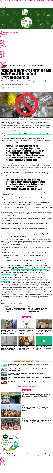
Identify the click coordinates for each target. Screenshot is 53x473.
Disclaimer (2, 461)
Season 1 (2, 35)
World (5, 0)
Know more (18, 456)
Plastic (15, 303)
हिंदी (12, 0)
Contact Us (2, 465)
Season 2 (2, 37)
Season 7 (2, 42)
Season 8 (2, 43)
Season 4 (2, 39)
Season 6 (2, 41)
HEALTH (34, 0)
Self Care (2, 57)
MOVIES (16, 0)
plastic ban (21, 303)
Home (1, 31)
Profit (9, 0)
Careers (2, 466)
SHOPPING (47, 0)
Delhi (11, 303)
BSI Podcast (3, 62)
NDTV (1, 0)
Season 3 (2, 38)
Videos (1, 33)
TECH (38, 0)
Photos (2, 45)
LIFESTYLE (29, 0)
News (3, 64)
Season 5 (2, 40)
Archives (2, 457)
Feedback (2, 460)
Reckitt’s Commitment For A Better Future (10, 61)
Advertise (2, 458)
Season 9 (2, 44)
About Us (2, 459)
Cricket (21, 0)
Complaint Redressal (5, 463)
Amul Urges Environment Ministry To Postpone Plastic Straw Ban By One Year (27, 252)
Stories (2, 60)
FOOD (25, 0)
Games (42, 0)
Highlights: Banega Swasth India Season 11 (10, 32)
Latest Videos (3, 34)
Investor (2, 462)
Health (1, 59)
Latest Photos (3, 46)
